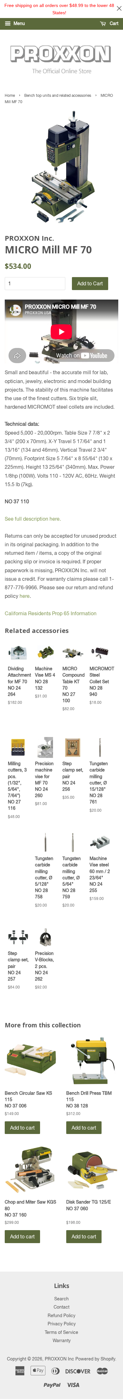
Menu (18, 23)
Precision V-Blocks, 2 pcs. (44, 966)
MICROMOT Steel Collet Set (100, 681)
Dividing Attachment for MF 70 (18, 681)
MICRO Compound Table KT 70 (72, 684)
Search (61, 1298)
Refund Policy (61, 1315)
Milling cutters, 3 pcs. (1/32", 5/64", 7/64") (17, 786)
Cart (113, 23)
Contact (61, 1307)
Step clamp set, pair (72, 776)
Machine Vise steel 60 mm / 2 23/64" (100, 874)
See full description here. (33, 519)
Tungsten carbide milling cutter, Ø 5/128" (44, 877)
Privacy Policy (62, 1323)
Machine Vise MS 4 (45, 678)
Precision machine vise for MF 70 (44, 779)
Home (10, 95)
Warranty (62, 1340)
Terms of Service (61, 1332)
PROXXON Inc (59, 1358)
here (25, 596)
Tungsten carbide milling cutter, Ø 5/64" (71, 877)
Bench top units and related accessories (57, 95)
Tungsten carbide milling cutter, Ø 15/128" (99, 782)
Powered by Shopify (95, 1358)
